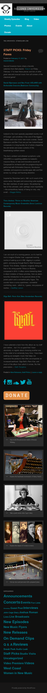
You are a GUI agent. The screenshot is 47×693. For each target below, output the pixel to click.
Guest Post (16, 608)
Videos (29, 663)
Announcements (18, 596)
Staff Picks (26, 372)
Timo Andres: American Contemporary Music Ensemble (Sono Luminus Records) (23, 203)
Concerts (12, 602)
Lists (6, 616)
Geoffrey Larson (17, 288)
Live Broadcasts (19, 616)
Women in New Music (18, 673)
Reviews (20, 644)
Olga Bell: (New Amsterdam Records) (23, 296)
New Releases (16, 372)
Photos (7, 25)
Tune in (27, 69)
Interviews (30, 608)
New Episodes (16, 621)
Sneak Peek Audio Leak (16, 649)
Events (19, 25)
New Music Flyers (15, 627)
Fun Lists (35, 602)
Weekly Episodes (12, 19)
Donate (7, 32)
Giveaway (7, 608)
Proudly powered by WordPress (23, 688)
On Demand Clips (19, 638)
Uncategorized (13, 658)
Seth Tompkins (20, 367)
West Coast (12, 668)
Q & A (8, 644)
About (29, 25)
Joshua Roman (28, 612)
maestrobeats (9, 61)
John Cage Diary (11, 612)
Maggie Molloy (15, 192)
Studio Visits (28, 653)
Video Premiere (14, 663)
